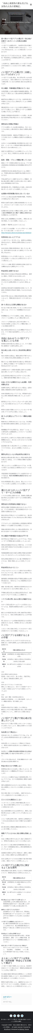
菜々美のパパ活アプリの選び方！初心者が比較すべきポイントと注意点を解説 (16, 1020)
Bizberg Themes (24, 1029)
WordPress (7, 1029)
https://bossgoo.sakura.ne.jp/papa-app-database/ (16, 233)
